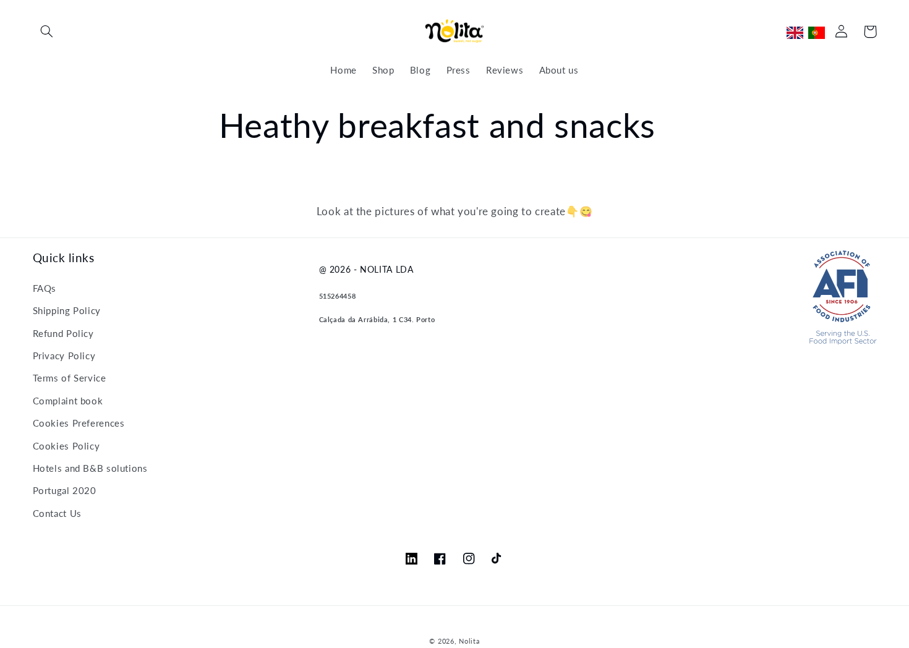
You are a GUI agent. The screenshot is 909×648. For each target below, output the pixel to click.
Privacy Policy (64, 355)
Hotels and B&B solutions (90, 468)
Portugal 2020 (64, 490)
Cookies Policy (66, 445)
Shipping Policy (67, 310)
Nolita (469, 641)
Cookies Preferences (79, 422)
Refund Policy (63, 333)
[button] (47, 31)
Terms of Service (69, 377)
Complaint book (68, 400)
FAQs (45, 288)
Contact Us (57, 513)
